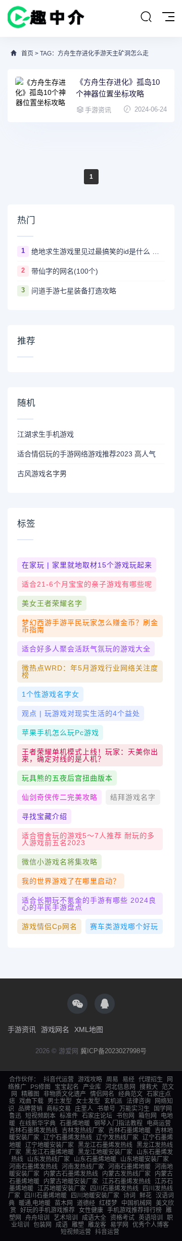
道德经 (86, 1203)
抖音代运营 (58, 1079)
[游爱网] (46, 18)
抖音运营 (107, 1231)
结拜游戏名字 (133, 797)
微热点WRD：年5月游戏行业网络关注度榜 (90, 671)
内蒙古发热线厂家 (126, 1173)
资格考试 (122, 1217)
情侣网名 (102, 1094)
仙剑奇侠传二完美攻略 (60, 797)
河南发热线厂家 (83, 1166)
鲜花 (146, 1195)
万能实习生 (134, 1108)
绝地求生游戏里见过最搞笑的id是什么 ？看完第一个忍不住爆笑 (98, 251)
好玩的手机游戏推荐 (47, 1210)
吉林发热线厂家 (83, 1130)
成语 (62, 1224)
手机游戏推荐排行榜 (134, 1210)
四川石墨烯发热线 (114, 1188)
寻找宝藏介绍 (44, 816)
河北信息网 (120, 1087)
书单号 (106, 1108)
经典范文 (130, 1094)
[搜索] (146, 17)
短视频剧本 (40, 1115)
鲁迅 (15, 1115)
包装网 (42, 1224)
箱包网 (148, 1115)
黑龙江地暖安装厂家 (105, 1152)
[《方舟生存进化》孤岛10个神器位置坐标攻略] (40, 96)
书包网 (125, 1115)
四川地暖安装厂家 (95, 1195)
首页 (27, 53)
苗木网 (64, 1203)
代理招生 (151, 1079)
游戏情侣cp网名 (49, 926)
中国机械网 (136, 1203)
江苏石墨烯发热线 (126, 1181)
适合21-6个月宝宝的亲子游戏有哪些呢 (87, 584)
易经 (128, 1079)
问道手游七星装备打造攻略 (73, 291)
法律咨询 (138, 1101)
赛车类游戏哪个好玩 (124, 926)
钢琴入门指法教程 (118, 1123)
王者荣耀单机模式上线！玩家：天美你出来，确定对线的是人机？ (90, 755)
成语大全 (94, 1217)
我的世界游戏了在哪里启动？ (71, 881)
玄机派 (113, 1101)
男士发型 (60, 1101)
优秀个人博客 (150, 1224)
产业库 (92, 1087)
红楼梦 (108, 1203)
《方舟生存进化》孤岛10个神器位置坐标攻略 (118, 88)
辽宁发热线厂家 (117, 1137)
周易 (112, 1079)
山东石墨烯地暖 (95, 1159)
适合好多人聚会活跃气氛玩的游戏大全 (86, 649)
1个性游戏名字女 (50, 694)
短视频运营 (76, 1231)
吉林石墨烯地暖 (129, 1130)
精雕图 (30, 1094)
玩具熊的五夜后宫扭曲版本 (67, 778)
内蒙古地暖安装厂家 (70, 1181)
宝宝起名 (67, 1087)
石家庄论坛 (97, 1115)
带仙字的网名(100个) (64, 271)
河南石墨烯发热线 (33, 1166)
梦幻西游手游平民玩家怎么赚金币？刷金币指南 (90, 626)
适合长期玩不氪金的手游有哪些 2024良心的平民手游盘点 (89, 903)
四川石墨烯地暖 (45, 1195)
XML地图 (88, 1029)
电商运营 (159, 1123)
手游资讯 (22, 1029)
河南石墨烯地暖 (129, 1166)
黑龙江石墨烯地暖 (49, 1152)
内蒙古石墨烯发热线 (70, 1173)
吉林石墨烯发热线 (33, 1130)
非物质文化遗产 (64, 1094)
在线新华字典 (37, 1123)
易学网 (119, 1224)
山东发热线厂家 (48, 1159)
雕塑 (78, 1224)
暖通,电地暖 (35, 1203)
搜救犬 (149, 1087)
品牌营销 (30, 1108)
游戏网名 (55, 1029)
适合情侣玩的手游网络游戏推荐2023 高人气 (86, 454)
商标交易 (59, 1108)
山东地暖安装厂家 (144, 1159)
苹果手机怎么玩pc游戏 (60, 733)
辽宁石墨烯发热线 (67, 1137)
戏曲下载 (31, 1101)
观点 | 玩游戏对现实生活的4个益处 (81, 713)
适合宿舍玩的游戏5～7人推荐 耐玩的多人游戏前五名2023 (88, 839)
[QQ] (105, 1004)
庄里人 (84, 1108)
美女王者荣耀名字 (52, 603)
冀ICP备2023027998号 (113, 1051)
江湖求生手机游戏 (45, 434)
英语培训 (151, 1217)
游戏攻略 (90, 1079)
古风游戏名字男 (42, 474)
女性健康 (91, 1210)
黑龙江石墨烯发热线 (105, 1145)
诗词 (129, 1195)
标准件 (69, 1115)
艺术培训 (66, 1217)
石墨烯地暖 (75, 1123)
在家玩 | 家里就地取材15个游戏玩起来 (87, 565)
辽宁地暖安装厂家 (49, 1145)
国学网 (163, 1108)
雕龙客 (97, 1224)
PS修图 (40, 1087)
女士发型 (88, 1101)
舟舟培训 (37, 1217)
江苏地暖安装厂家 (61, 1188)
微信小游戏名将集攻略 (60, 862)
